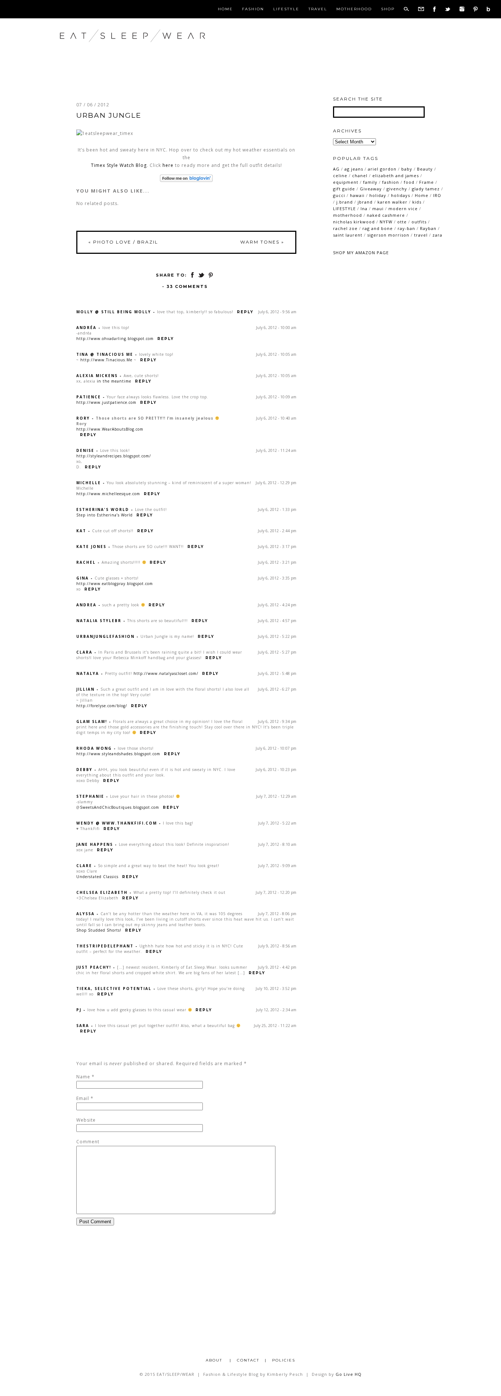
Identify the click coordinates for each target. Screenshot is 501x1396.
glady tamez (426, 188)
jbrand (365, 202)
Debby (84, 769)
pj (78, 1009)
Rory (83, 418)
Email (82, 1098)
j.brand (344, 202)
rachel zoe (345, 228)
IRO (437, 195)
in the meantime (114, 381)
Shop (388, 9)
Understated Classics (97, 876)
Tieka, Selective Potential (113, 988)
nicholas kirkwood (354, 221)
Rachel (86, 562)
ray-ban (406, 228)
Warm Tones (262, 242)
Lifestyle (286, 9)
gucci (339, 195)
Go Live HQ (349, 1374)
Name (83, 1077)
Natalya (87, 673)
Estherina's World (102, 509)
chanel (359, 175)
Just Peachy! (93, 967)
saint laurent (347, 235)
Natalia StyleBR (98, 620)
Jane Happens (94, 844)
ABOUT (215, 1360)
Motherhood (354, 9)
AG (336, 169)
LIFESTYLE (344, 208)
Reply (245, 312)
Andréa (86, 327)
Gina (82, 578)
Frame (426, 182)
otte (402, 221)
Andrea (86, 604)
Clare (84, 865)
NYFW (386, 221)
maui (378, 208)
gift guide (344, 188)
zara (437, 235)
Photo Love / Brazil (123, 242)
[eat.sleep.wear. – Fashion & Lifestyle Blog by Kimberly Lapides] (156, 51)
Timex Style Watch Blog (119, 165)
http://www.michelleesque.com (108, 493)
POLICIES (283, 1360)
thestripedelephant (105, 946)
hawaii (357, 195)
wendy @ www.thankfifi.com (116, 823)
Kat (81, 530)
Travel (317, 9)
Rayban (428, 228)
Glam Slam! (91, 721)
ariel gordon (382, 169)
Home (225, 9)
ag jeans (353, 169)
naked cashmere (386, 215)
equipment (345, 182)
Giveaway (371, 188)
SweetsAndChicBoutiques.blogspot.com (119, 807)
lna (364, 208)
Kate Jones (91, 546)
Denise (85, 450)
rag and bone (377, 228)
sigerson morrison (388, 235)
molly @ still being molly (113, 311)
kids (416, 202)
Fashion (253, 9)
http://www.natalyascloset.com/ (166, 673)
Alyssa (85, 913)
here (167, 165)
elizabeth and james (395, 175)
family (370, 182)
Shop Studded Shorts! (98, 930)
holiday (377, 195)
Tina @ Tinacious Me (104, 354)
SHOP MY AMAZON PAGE (361, 252)
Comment (87, 1142)
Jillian (85, 689)
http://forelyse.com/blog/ (101, 705)
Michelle (88, 482)
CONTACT (248, 1360)
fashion (390, 182)
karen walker (392, 202)
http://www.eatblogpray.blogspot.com (114, 583)
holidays (400, 195)
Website (86, 1120)
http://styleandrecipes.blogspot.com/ (113, 455)
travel (421, 235)
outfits (419, 221)
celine (340, 175)
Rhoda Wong (94, 748)
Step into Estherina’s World (104, 515)
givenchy (397, 188)
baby (406, 169)
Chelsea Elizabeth (102, 892)
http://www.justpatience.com (106, 402)
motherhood (347, 215)
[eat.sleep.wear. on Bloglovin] (186, 178)
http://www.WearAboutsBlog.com (109, 429)
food (409, 182)
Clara (84, 652)
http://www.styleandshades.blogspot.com (118, 753)
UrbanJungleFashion (105, 636)
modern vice (403, 208)
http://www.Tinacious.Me (106, 359)
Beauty (425, 169)
